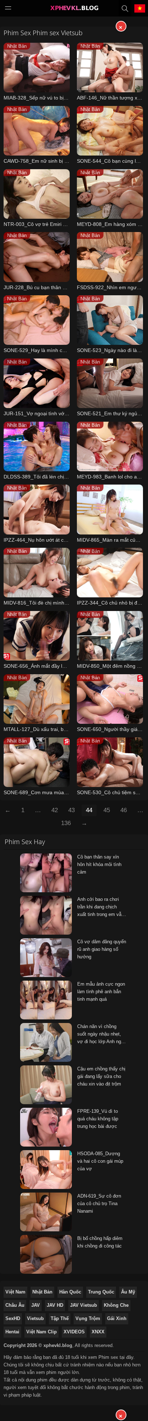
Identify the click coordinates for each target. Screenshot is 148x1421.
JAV (35, 1305)
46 (123, 810)
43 (71, 810)
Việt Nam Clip (41, 1331)
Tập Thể (60, 1318)
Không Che (116, 1305)
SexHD (12, 1318)
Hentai (12, 1331)
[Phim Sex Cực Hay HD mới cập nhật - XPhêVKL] (74, 10)
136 (66, 823)
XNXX (98, 1331)
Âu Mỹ (128, 1292)
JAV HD (55, 1305)
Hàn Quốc (70, 1292)
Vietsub (35, 1318)
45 (106, 810)
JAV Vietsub (83, 1305)
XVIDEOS (74, 1331)
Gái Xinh (116, 1318)
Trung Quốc (101, 1292)
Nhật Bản (42, 1292)
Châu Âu (14, 1305)
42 (54, 810)
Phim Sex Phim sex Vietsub (43, 32)
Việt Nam (15, 1292)
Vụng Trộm (87, 1318)
